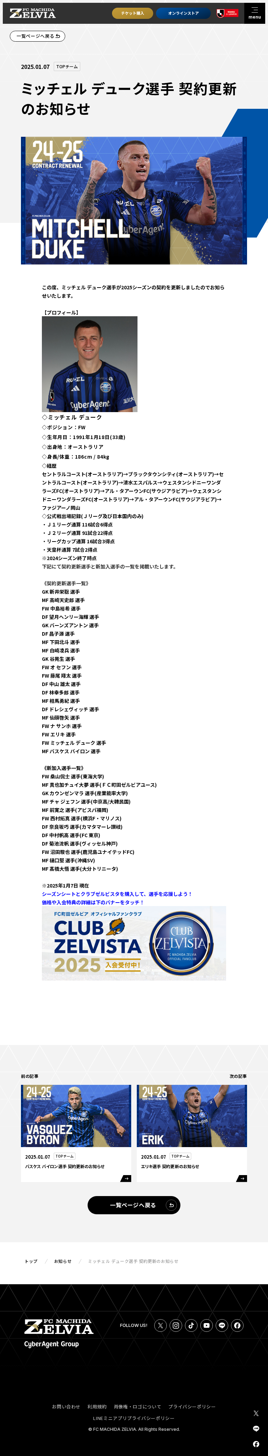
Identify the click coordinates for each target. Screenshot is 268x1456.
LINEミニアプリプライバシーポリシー (133, 1418)
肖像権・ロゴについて (138, 1406)
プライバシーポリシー (192, 1406)
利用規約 (97, 1406)
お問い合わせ (66, 1406)
